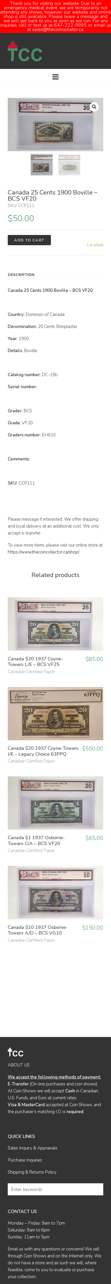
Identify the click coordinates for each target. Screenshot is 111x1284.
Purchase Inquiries (25, 1160)
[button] (94, 106)
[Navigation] (55, 77)
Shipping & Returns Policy (32, 1172)
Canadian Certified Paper (31, 672)
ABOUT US (19, 1065)
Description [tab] (21, 274)
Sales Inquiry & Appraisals (32, 1148)
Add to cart (29, 240)
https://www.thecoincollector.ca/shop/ (44, 552)
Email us (15, 1249)
